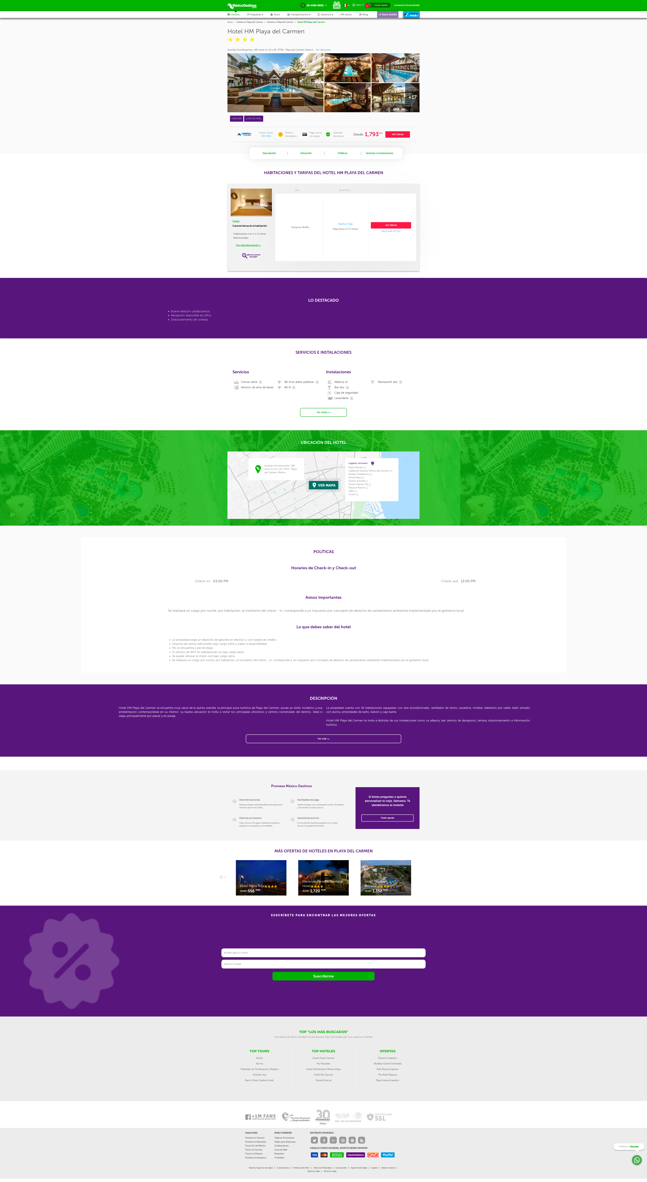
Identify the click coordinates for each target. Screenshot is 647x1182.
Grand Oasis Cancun (323, 1058)
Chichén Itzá (259, 1074)
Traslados (279, 1157)
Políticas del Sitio (301, 1168)
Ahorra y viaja (330, 1171)
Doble (236, 221)
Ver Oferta (397, 134)
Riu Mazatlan (323, 1063)
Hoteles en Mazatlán (255, 1142)
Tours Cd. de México (255, 1145)
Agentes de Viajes (359, 1168)
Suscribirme (323, 976)
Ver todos (322, 412)
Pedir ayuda (387, 817)
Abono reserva (388, 1168)
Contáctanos (283, 1168)
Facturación (341, 1168)
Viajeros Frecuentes (284, 1137)
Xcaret (259, 1058)
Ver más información (247, 245)
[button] (302, 14)
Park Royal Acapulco (387, 1069)
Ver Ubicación (323, 49)
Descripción (269, 153)
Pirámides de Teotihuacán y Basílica (259, 1069)
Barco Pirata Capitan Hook (259, 1080)
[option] (261, 879)
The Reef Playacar (387, 1074)
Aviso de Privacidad (322, 1168)
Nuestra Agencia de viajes (261, 1168)
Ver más (322, 738)
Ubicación (306, 153)
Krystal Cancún (323, 1080)
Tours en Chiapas (254, 1153)
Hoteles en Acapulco (255, 1157)
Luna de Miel (280, 1149)
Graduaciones (281, 1145)
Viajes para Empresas (285, 1142)
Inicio (230, 22)
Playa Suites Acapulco (387, 1080)
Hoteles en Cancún (255, 1137)
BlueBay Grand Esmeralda (387, 1063)
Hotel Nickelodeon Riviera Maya (323, 1069)
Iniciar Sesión (381, 5)
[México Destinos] (244, 5)
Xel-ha (259, 1063)
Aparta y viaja (313, 1171)
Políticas (342, 153)
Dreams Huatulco (387, 1058)
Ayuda (374, 1168)
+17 (412, 97)
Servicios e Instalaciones (379, 153)
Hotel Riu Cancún (323, 1074)
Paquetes (279, 1153)
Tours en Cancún (253, 1149)
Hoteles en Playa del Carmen (250, 22)
